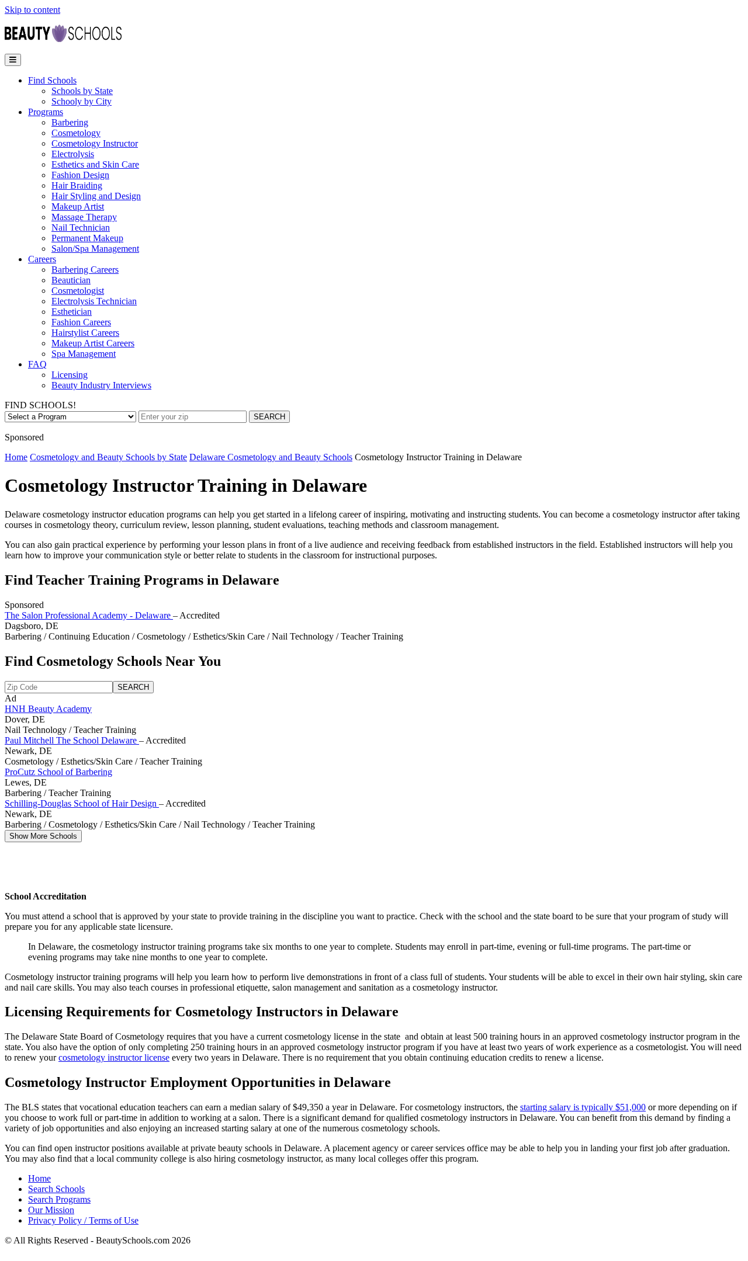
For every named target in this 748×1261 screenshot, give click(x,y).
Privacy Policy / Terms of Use (83, 1220)
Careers (42, 259)
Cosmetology (76, 133)
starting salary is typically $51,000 (583, 1107)
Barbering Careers (85, 270)
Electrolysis (72, 154)
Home (16, 457)
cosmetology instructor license (113, 1057)
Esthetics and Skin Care (95, 164)
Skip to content (32, 10)
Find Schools (52, 80)
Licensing (69, 375)
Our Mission (51, 1210)
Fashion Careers (81, 322)
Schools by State (82, 91)
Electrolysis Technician (94, 301)
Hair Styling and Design (96, 196)
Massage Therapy (84, 217)
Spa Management (83, 354)
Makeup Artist (77, 206)
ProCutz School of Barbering (58, 772)
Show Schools (43, 836)
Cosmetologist (77, 291)
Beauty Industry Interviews (101, 385)
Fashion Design (80, 175)
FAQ (37, 364)
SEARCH (269, 416)
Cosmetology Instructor (94, 143)
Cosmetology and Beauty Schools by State (108, 457)
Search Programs (59, 1199)
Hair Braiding (76, 185)
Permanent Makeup (87, 238)
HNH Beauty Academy (48, 709)
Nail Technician (80, 227)
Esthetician (71, 312)
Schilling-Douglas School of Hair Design (82, 803)
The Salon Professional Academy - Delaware (89, 615)
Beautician (71, 280)
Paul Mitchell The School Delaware (72, 740)
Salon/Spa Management (95, 248)
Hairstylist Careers (85, 333)
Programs (45, 112)
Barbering (69, 122)
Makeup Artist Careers (92, 343)
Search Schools (56, 1189)
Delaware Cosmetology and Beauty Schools (270, 457)
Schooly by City (81, 101)
